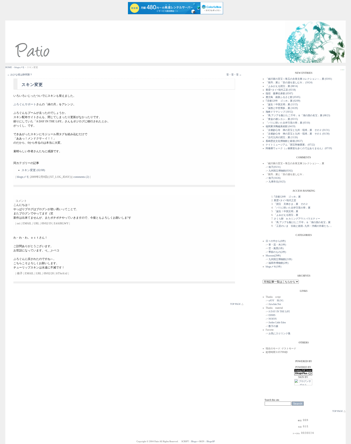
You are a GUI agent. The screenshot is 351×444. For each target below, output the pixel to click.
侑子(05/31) (275, 167)
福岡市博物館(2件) (278, 263)
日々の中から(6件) (276, 241)
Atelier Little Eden (277, 322)
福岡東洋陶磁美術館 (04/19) (280, 126)
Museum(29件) (273, 255)
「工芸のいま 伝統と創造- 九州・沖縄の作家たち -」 (303, 226)
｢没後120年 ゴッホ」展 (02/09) (283, 100)
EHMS (272, 315)
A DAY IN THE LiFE (279, 311)
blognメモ (19, 67)
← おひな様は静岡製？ (19, 74)
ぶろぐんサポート (24, 104)
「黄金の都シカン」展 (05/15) (282, 119)
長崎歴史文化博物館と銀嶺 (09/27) (284, 141)
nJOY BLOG (276, 300)
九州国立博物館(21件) (280, 259)
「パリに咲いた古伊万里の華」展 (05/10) (288, 122)
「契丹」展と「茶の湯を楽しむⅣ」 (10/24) (289, 82)
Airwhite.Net (274, 304)
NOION (273, 318)
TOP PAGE (235, 304)
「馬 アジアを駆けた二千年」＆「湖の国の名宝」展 (302, 222)
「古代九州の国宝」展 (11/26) (282, 137)
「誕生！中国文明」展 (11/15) (282, 104)
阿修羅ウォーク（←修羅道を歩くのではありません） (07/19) (299, 148)
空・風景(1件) (276, 248)
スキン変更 (32, 84)
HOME (8, 67)
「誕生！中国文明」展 (286, 211)
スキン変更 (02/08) (33, 170)
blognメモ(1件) (273, 266)
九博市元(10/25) (277, 181)
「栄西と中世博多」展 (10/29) (282, 108)
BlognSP (211, 441)
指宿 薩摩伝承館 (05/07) (279, 93)
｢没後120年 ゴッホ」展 (287, 196)
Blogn (194, 441)
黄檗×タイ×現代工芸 (285, 200)
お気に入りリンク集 (279, 333)
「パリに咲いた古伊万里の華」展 (292, 207)
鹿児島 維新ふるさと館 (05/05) (283, 97)
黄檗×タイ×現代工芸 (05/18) (281, 89)
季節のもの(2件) (277, 252)
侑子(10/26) (275, 178)
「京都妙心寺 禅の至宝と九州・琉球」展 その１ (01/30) (297, 133)
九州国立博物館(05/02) (281, 170)
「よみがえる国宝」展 (286, 215)
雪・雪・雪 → (234, 74)
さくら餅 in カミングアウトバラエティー (297, 218)
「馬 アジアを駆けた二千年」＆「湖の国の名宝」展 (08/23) (298, 115)
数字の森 (273, 326)
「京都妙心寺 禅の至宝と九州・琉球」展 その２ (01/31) (297, 130)
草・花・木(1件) (277, 244)
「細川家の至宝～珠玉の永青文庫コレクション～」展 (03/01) (299, 78)
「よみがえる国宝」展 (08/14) (282, 86)
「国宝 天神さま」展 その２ (291, 204)
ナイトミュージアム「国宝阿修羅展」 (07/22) (290, 144)
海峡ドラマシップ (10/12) (279, 111)
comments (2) (81, 176)
